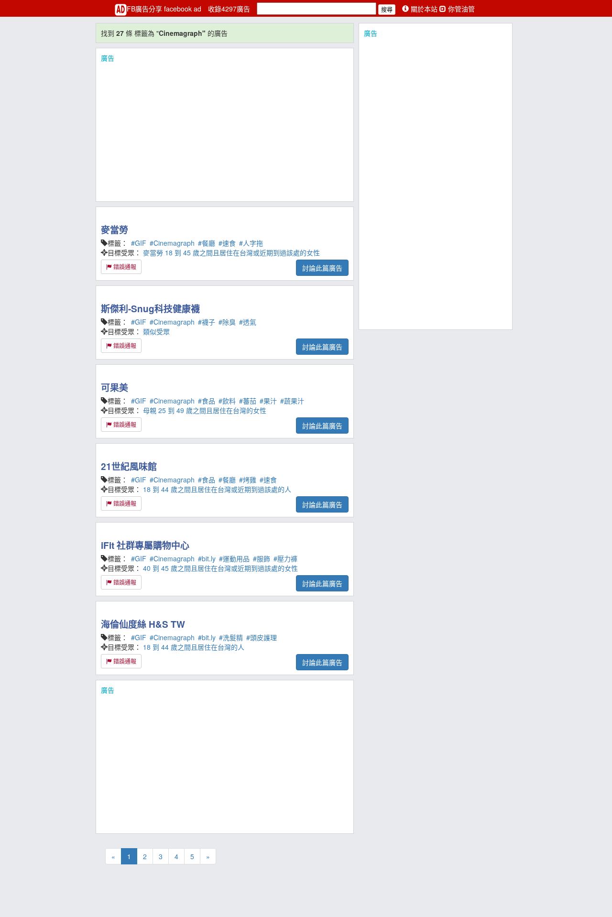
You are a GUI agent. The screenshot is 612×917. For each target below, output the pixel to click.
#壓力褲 (285, 558)
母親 (149, 410)
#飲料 (227, 400)
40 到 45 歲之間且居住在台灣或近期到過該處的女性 (220, 568)
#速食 (227, 243)
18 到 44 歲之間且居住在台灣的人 (193, 647)
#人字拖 (251, 243)
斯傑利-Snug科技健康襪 (150, 308)
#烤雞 (247, 479)
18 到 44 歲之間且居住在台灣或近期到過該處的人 (217, 489)
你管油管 (460, 8)
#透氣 (247, 322)
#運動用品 (234, 558)
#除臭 (227, 322)
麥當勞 (114, 229)
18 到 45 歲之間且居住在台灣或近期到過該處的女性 (242, 252)
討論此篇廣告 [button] (322, 268)
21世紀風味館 (129, 466)
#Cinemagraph (172, 243)
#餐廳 (206, 243)
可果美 (114, 387)
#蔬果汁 (292, 400)
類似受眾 (156, 331)
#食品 (206, 400)
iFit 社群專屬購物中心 (145, 545)
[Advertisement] (224, 129)
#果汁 (268, 400)
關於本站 (424, 8)
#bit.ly (207, 558)
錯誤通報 (124, 266)
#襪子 (206, 322)
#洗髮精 (231, 637)
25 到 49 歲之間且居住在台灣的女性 (212, 410)
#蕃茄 (247, 400)
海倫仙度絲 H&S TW (143, 624)
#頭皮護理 (261, 637)
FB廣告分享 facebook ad (165, 8)
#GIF (138, 243)
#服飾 (261, 558)
